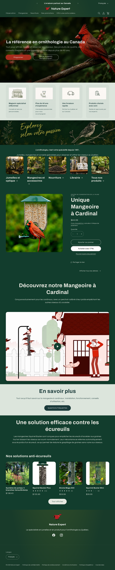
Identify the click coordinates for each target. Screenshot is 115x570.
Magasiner (18, 57)
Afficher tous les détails (88, 271)
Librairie (75, 177)
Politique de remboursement (51, 565)
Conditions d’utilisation (69, 565)
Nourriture (55, 177)
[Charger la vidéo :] (57, 346)
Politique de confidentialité (31, 565)
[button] (99, 13)
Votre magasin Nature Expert (45, 57)
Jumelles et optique (13, 179)
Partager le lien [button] (79, 262)
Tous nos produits (96, 179)
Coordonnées (100, 565)
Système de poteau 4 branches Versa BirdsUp (17, 489)
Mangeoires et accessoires (36, 179)
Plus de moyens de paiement (86, 254)
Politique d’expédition (86, 565)
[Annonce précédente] (37, 3)
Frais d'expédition (77, 223)
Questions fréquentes (57, 408)
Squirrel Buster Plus (42, 488)
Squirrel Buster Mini (95, 488)
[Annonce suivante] (78, 3)
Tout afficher (57, 501)
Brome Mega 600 (66, 488)
